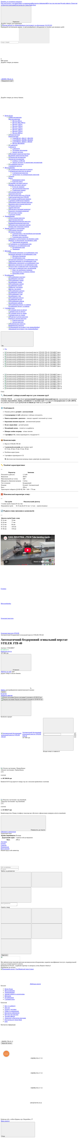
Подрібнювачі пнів (18, 247)
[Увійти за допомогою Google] (47, 879)
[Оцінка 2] (47, 915)
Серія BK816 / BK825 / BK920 (22, 141)
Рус (6, 349)
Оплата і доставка (12, 3)
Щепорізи (8, 251)
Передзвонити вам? (7, 81)
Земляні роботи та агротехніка (15, 228)
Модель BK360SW (18, 143)
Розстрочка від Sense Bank (24, 5)
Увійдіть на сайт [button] (6, 671)
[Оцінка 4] (47, 931)
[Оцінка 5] (16, 946)
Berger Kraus (9, 115)
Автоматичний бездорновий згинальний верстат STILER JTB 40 (31, 734)
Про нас (3, 3)
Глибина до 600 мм (18, 161)
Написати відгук (6, 651)
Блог (34, 5)
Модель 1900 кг (17, 129)
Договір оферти (65, 3)
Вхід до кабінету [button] (10, 1006)
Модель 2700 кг (17, 131)
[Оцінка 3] (16, 931)
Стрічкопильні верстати (20, 173)
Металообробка (10, 167)
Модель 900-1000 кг (18, 122)
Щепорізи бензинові (19, 256)
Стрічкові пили (10, 308)
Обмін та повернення (25, 3)
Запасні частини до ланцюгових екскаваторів (27, 162)
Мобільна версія (35, 984)
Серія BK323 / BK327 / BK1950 (22, 138)
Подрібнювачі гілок (18, 258)
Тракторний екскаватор (20, 242)
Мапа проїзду (5, 1121)
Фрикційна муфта (18, 273)
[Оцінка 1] (16, 915)
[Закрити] (16, 708)
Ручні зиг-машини (18, 187)
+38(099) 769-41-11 (7, 79)
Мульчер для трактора (19, 235)
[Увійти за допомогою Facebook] (16, 879)
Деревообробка (10, 216)
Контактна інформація (39, 3)
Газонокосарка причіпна (20, 237)
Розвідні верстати (18, 320)
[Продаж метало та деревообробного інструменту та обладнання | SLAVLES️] (10, 960)
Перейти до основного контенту (11, 1)
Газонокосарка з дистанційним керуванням (26, 233)
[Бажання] (39, 89)
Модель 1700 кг (17, 128)
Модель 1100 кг (17, 124)
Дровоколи (16, 249)
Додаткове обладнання (19, 150)
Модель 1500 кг (17, 126)
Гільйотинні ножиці (19, 190)
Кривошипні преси (18, 180)
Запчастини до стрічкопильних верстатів (25, 174)
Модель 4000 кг (17, 133)
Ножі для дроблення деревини (22, 270)
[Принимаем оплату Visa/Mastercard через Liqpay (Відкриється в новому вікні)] (17, 969)
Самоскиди (16, 148)
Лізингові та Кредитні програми (15, 1018)
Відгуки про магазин (53, 3)
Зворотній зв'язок (7, 1043)
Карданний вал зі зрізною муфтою (23, 272)
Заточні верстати (17, 322)
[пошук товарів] (34, 35)
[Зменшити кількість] (58, 725)
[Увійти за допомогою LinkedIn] (16, 895)
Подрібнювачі (9, 275)
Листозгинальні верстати (20, 188)
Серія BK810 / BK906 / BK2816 (22, 140)
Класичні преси (17, 181)
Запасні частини (17, 152)
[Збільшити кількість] (58, 743)
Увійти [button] (3, 690)
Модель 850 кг (17, 121)
